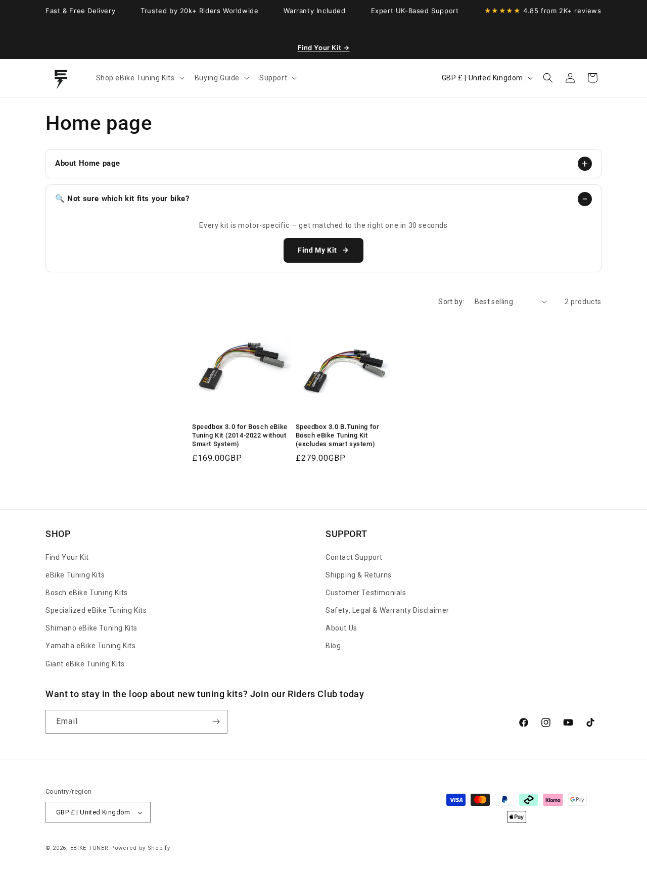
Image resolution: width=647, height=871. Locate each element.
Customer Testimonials (366, 593)
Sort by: (451, 302)
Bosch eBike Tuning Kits (86, 593)
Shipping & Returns (359, 575)
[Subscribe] (216, 722)
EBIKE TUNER (89, 848)
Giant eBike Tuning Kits (85, 664)
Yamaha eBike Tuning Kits (90, 646)
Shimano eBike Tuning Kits (91, 628)
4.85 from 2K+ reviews (543, 11)
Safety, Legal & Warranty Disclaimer (387, 610)
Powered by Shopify (140, 848)
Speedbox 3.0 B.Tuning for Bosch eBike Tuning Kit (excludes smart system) (338, 435)
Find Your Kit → (324, 47)
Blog (333, 646)
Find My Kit (317, 250)
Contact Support (354, 557)
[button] (139, 77)
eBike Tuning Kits (75, 575)
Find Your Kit (67, 557)
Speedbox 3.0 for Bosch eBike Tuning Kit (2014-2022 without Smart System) (240, 435)
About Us (341, 628)
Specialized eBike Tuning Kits (96, 610)
